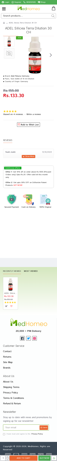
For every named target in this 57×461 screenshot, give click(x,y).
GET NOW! (17, 185)
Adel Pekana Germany (20, 76)
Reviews (7, 140)
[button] (19, 55)
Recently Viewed (12, 271)
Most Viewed (31, 271)
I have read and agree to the (24, 434)
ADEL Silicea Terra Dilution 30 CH (10, 293)
